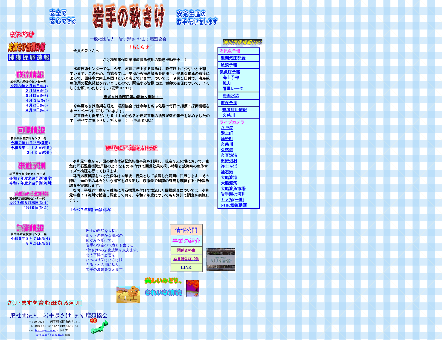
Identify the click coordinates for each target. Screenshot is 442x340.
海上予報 (231, 77)
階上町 (227, 133)
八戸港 (227, 127)
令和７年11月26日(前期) (30, 143)
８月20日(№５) (38, 243)
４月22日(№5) (36, 105)
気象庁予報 (230, 72)
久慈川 (227, 144)
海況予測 (229, 103)
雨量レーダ (233, 88)
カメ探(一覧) (232, 199)
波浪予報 (229, 65)
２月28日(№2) (36, 91)
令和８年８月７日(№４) (30, 238)
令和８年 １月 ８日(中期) (31, 148)
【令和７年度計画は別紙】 (91, 210)
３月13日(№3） (37, 96)
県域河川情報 (234, 109)
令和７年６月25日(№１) (28, 203)
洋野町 (227, 138)
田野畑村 (229, 161)
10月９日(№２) (36, 208)
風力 (227, 83)
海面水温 (231, 95)
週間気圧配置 (233, 58)
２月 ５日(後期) (39, 152)
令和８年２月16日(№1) (29, 86)
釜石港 (227, 172)
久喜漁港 (229, 155)
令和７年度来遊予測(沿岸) (30, 178)
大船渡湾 (229, 183)
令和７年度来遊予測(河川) (30, 183)
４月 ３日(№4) (37, 100)
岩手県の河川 (233, 194)
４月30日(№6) (36, 110)
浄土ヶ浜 (229, 166)
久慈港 (227, 150)
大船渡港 (229, 177)
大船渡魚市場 (233, 188)
